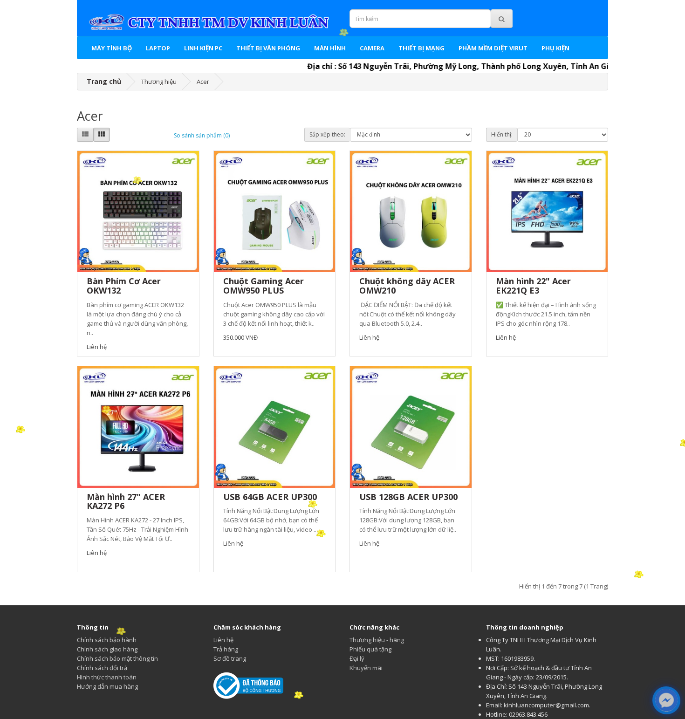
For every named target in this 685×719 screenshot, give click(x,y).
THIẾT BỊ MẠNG (421, 48)
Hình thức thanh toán (107, 677)
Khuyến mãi (366, 668)
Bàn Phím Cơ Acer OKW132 (124, 285)
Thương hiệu (159, 81)
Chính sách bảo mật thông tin (117, 658)
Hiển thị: (502, 134)
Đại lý (356, 658)
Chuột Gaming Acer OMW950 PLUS (263, 285)
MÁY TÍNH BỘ (111, 48)
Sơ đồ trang (229, 658)
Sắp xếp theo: (327, 134)
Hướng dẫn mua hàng (107, 686)
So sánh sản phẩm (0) (202, 135)
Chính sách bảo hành (107, 640)
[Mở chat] (666, 701)
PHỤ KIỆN (555, 48)
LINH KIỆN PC (203, 48)
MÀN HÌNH (330, 48)
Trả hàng (225, 649)
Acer (203, 81)
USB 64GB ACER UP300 (270, 496)
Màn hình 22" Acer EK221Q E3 (533, 285)
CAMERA (372, 48)
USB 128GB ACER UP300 (408, 496)
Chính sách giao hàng (107, 649)
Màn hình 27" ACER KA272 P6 (126, 501)
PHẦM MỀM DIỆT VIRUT (493, 48)
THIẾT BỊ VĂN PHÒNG (268, 48)
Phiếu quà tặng (370, 649)
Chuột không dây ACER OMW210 (407, 285)
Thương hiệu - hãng (376, 640)
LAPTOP (158, 48)
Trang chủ (104, 81)
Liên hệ (223, 640)
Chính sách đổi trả (102, 668)
